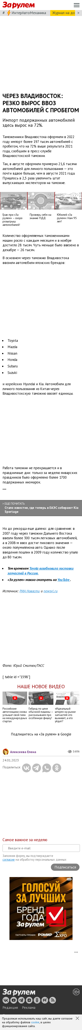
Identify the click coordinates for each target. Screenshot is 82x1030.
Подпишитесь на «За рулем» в (41, 734)
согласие (9, 860)
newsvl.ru (50, 591)
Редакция (10, 1007)
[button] (78, 1019)
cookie (35, 1022)
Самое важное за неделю (25, 839)
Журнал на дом (64, 12)
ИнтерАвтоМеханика (29, 12)
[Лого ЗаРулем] (18, 5)
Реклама (28, 1007)
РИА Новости (30, 591)
